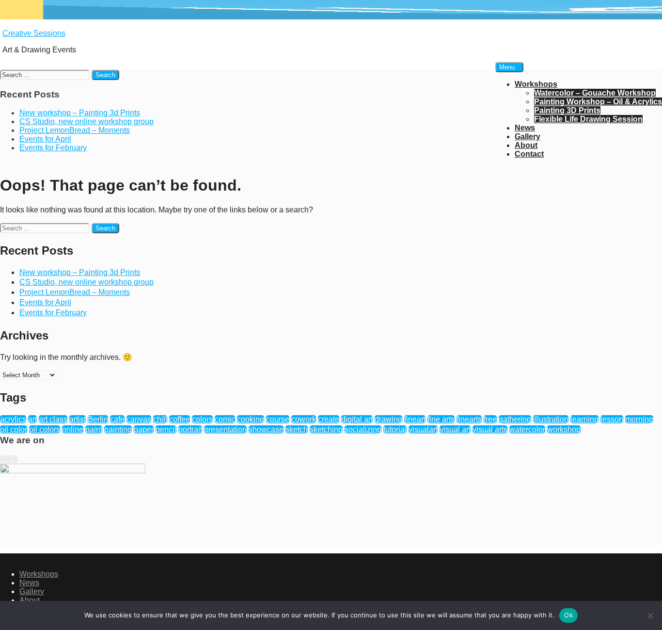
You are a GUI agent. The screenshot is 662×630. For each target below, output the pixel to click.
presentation (225, 429)
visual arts (490, 429)
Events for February (53, 312)
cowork (303, 419)
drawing (388, 419)
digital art (357, 419)
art (32, 419)
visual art (455, 429)
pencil (166, 429)
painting (118, 429)
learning (584, 419)
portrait (190, 429)
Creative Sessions (33, 33)
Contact (529, 154)
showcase (266, 429)
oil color (13, 429)
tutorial (395, 429)
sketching (326, 429)
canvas (138, 419)
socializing (363, 429)
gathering (515, 419)
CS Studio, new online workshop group (86, 282)
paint (93, 429)
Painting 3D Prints (567, 110)
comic (225, 419)
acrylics (13, 419)
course (277, 419)
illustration (550, 419)
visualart (423, 429)
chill (160, 419)
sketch (296, 429)
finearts (469, 419)
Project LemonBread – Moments (74, 292)
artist (77, 419)
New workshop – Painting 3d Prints (79, 272)
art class (53, 419)
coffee (179, 419)
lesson (611, 419)
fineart (415, 419)
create (328, 419)
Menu (507, 67)
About (526, 145)
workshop (564, 429)
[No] (650, 615)
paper (144, 429)
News (525, 128)
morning (639, 419)
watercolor (527, 429)
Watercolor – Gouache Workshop (595, 93)
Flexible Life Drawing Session (588, 119)
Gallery (527, 136)
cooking (250, 419)
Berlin (98, 419)
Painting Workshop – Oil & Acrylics (598, 101)
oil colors (44, 429)
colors (202, 419)
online (72, 429)
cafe (117, 419)
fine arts (441, 419)
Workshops (536, 84)
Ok (568, 615)
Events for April (45, 302)
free (490, 419)
